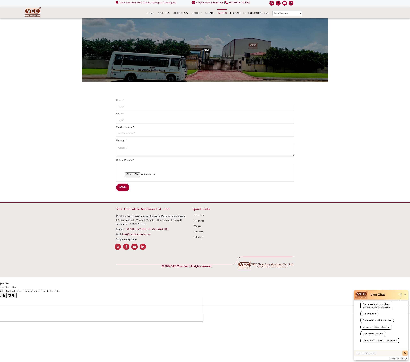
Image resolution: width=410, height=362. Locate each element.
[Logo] (266, 265)
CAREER (222, 13)
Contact (198, 232)
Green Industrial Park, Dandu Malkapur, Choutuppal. (147, 2)
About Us (199, 215)
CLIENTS (209, 13)
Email (119, 114)
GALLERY (197, 13)
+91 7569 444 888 (158, 229)
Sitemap (198, 237)
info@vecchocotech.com (209, 2)
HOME (150, 13)
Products (199, 221)
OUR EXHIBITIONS (258, 13)
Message (121, 140)
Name (120, 100)
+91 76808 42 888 (239, 2)
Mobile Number (125, 127)
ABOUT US (164, 13)
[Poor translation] (12, 295)
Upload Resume (125, 160)
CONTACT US (237, 13)
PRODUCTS (179, 13)
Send (122, 187)
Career (197, 226)
